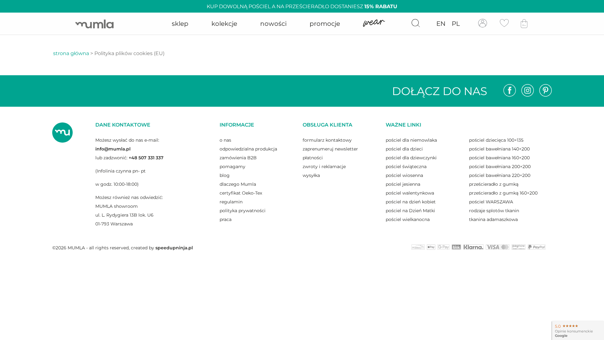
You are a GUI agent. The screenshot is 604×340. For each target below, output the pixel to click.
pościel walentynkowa (410, 193)
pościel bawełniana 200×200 (500, 166)
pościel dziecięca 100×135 (496, 140)
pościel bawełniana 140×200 (499, 149)
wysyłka (311, 175)
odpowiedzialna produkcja (248, 149)
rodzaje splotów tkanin (494, 210)
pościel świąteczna (406, 166)
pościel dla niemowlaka (411, 140)
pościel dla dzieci (404, 149)
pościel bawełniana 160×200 (499, 158)
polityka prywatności (243, 210)
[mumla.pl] (95, 24)
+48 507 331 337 (146, 158)
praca (226, 219)
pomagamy (232, 166)
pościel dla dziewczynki (411, 158)
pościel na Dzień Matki (410, 210)
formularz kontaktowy (327, 140)
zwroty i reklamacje (324, 166)
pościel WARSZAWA (491, 202)
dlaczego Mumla (238, 184)
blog (225, 175)
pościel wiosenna (404, 175)
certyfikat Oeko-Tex (241, 193)
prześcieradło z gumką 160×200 (503, 193)
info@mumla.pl (113, 149)
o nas (225, 140)
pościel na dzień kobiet (411, 202)
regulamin (231, 202)
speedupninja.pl (174, 248)
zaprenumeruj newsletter (330, 149)
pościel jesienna (403, 184)
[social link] (509, 91)
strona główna (71, 53)
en (440, 23)
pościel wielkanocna (408, 219)
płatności (313, 158)
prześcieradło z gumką (493, 184)
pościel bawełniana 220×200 (499, 175)
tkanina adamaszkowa (493, 219)
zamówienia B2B (238, 158)
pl (456, 23)
